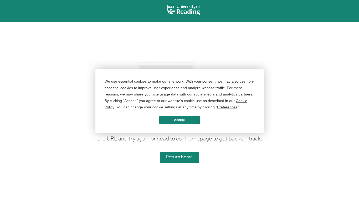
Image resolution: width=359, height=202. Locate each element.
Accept (179, 120)
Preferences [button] (227, 107)
